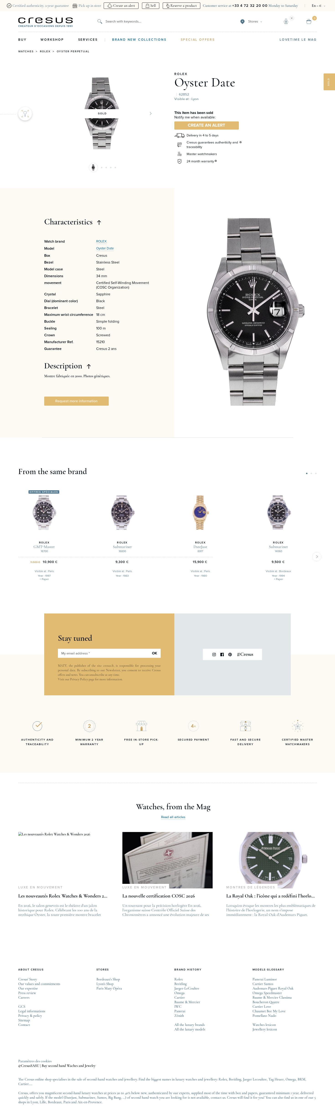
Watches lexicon (264, 1025)
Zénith (179, 1015)
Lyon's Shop (104, 984)
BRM (301, 1079)
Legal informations (31, 1011)
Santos (101, 1097)
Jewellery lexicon (265, 1029)
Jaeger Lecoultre (255, 1079)
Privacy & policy (30, 1015)
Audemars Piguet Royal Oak (273, 988)
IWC (177, 1006)
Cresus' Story (27, 979)
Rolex (45, 51)
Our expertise (28, 988)
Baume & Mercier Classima (272, 997)
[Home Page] (45, 22)
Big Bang (114, 1097)
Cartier (179, 997)
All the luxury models (189, 1029)
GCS (21, 1006)
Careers (23, 997)
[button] (93, 167)
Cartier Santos (263, 984)
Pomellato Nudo (264, 1015)
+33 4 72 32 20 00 (250, 6)
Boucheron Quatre (266, 1002)
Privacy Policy (79, 679)
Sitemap (24, 1020)
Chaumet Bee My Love (269, 1011)
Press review (27, 993)
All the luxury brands (189, 1025)
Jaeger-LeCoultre (186, 988)
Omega (179, 993)
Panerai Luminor (265, 979)
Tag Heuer (276, 1079)
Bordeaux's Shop (108, 979)
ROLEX (181, 74)
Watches (26, 51)
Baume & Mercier (187, 1002)
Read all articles (173, 817)
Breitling (180, 984)
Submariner (86, 1097)
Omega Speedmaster (267, 993)
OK (154, 653)
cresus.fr (108, 666)
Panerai (179, 1011)
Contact (24, 1025)
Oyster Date (204, 82)
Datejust (71, 1097)
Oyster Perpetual (73, 51)
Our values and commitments (39, 984)
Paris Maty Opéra (109, 988)
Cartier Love (262, 1006)
